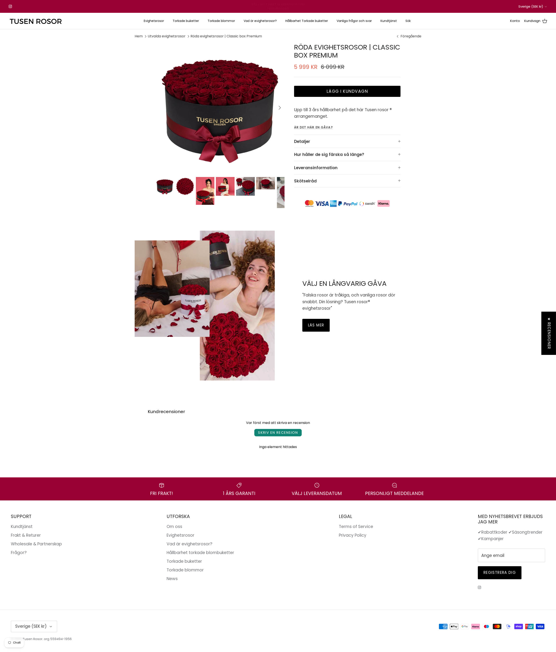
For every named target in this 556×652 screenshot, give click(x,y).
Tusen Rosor (32, 639)
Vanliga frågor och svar (354, 21)
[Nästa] (280, 108)
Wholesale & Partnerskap (36, 544)
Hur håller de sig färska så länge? (329, 154)
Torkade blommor (221, 21)
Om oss (174, 527)
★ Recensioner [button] (549, 333)
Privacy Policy (352, 535)
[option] (220, 107)
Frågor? (19, 553)
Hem (139, 36)
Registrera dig (499, 572)
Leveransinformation (316, 168)
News (172, 579)
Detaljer (302, 141)
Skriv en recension (278, 432)
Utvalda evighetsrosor (166, 36)
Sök (408, 21)
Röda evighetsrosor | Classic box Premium (226, 36)
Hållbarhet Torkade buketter (306, 21)
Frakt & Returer (26, 535)
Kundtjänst (389, 21)
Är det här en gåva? (313, 127)
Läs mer (316, 325)
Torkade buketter (186, 21)
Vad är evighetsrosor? (260, 21)
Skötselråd (305, 181)
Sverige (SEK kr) (530, 6)
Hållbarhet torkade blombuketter (200, 553)
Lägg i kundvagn (347, 91)
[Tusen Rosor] (36, 21)
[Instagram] (10, 6)
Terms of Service (356, 527)
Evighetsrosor (154, 21)
